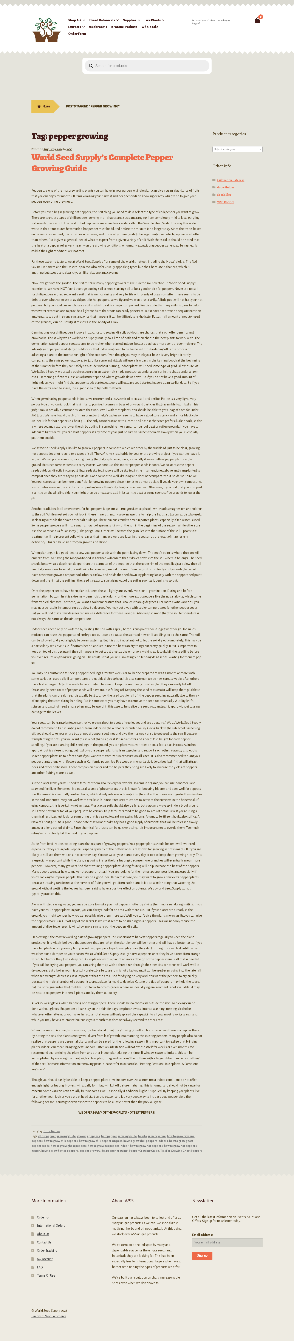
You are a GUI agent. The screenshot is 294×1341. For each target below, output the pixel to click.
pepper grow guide (92, 1150)
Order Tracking (47, 1250)
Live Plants (152, 20)
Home (46, 106)
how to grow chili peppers (61, 1140)
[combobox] (237, 149)
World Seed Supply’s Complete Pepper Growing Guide (102, 162)
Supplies (129, 20)
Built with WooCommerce (48, 1316)
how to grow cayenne (152, 1136)
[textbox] (238, 149)
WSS (69, 149)
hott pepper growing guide (119, 1136)
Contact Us (44, 1242)
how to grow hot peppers (146, 1145)
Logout (196, 23)
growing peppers (88, 1136)
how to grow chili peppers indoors (145, 1140)
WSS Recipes (225, 202)
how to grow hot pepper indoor (108, 1145)
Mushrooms (98, 27)
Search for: (247, 20)
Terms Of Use (46, 1275)
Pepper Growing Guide (144, 1150)
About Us (43, 1234)
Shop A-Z (75, 20)
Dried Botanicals (102, 20)
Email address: (202, 1235)
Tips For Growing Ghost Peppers (181, 1150)
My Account (225, 20)
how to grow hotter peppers (59, 1150)
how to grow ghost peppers (69, 1145)
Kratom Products (124, 27)
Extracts (74, 27)
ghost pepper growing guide (57, 1136)
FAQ (40, 1267)
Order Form (77, 34)
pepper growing (117, 1150)
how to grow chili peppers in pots (100, 1140)
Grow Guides (51, 1131)
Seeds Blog (224, 195)
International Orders (203, 20)
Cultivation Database (230, 180)
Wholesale (149, 27)
